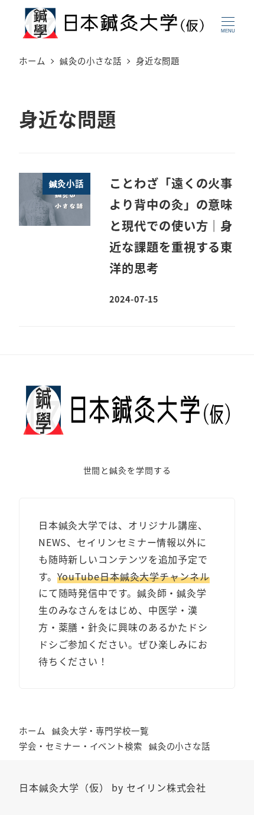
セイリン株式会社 (166, 787)
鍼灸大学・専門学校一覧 (100, 730)
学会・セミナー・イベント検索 (80, 746)
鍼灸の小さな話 (179, 746)
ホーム (32, 730)
